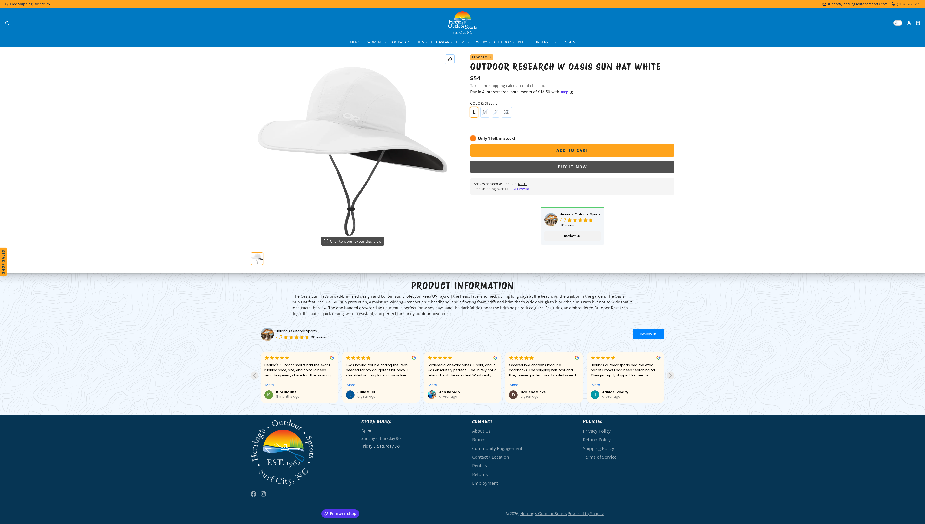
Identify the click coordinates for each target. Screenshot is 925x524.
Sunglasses (543, 42)
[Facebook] (253, 494)
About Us (481, 431)
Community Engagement (497, 448)
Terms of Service (600, 457)
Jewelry (480, 42)
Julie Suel (366, 392)
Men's (355, 42)
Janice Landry (615, 392)
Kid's (420, 42)
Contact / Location (490, 457)
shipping (497, 85)
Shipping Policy (598, 448)
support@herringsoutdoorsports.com (857, 4)
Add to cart (572, 150)
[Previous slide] (254, 375)
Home (461, 42)
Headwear (440, 42)
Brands (479, 440)
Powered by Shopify (586, 513)
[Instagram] (264, 494)
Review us (572, 235)
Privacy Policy (597, 431)
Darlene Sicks (533, 392)
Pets (522, 42)
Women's (375, 42)
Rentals (568, 42)
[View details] (283, 452)
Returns (480, 474)
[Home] (462, 23)
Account (909, 23)
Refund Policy (597, 440)
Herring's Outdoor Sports (580, 214)
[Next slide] (670, 375)
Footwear (399, 42)
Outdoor (502, 42)
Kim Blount (286, 392)
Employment (485, 483)
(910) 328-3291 (908, 4)
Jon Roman (449, 392)
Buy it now (572, 166)
